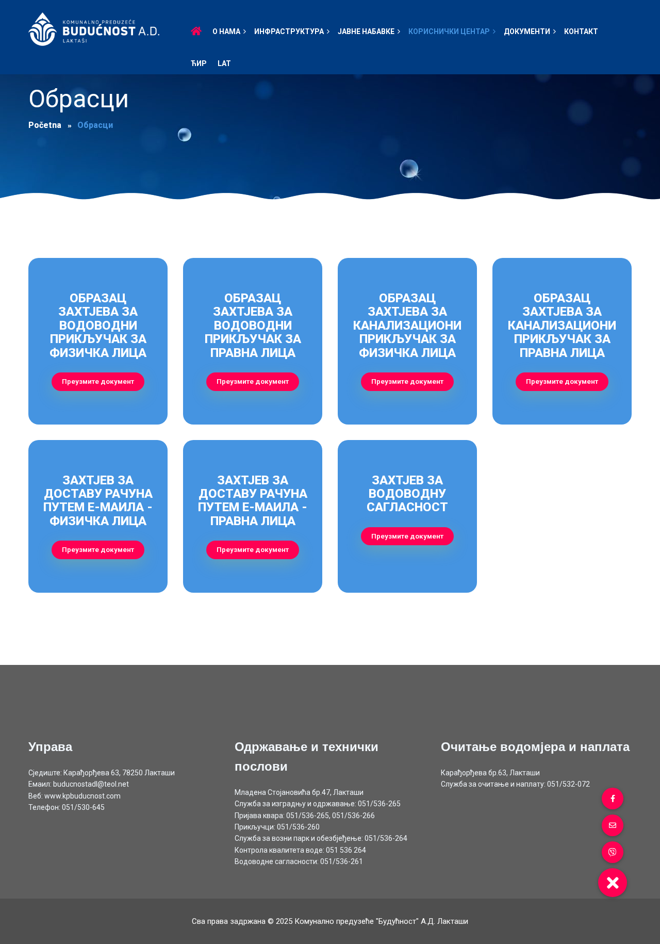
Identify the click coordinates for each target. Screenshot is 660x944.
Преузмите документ (98, 381)
